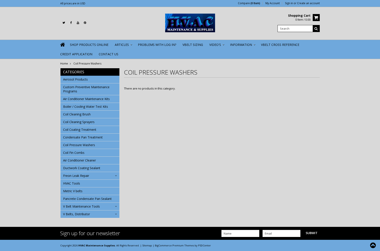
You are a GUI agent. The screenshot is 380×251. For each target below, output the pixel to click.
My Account (272, 3)
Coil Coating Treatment (79, 129)
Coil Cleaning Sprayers (79, 122)
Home (64, 63)
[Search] (316, 28)
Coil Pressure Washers (79, 145)
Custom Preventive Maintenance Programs (86, 89)
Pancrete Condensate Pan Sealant (87, 199)
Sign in (289, 3)
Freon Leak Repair (76, 176)
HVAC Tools (71, 183)
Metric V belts (72, 191)
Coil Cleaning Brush (77, 114)
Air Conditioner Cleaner (79, 160)
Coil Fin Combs (73, 153)
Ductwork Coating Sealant (81, 168)
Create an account (308, 3)
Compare (249, 3)
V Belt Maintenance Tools (81, 206)
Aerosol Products (75, 79)
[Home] (63, 44)
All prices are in (72, 3)
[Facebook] (71, 22)
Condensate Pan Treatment (83, 137)
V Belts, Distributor (76, 214)
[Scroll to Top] (373, 245)
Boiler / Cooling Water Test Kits (85, 106)
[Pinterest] (85, 22)
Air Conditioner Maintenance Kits (86, 99)
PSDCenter (204, 245)
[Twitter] (63, 22)
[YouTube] (78, 22)
